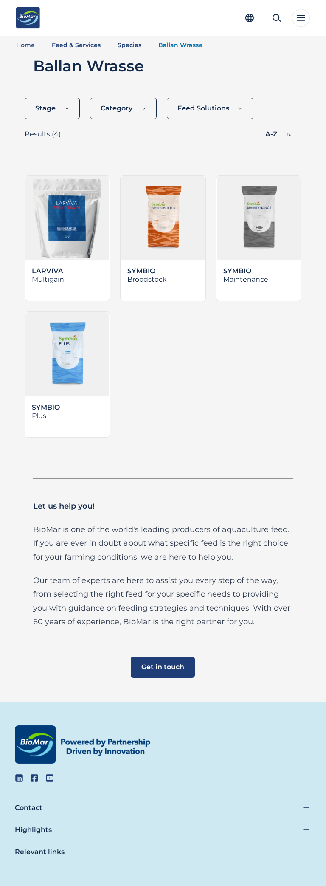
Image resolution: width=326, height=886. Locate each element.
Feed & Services (76, 45)
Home (25, 45)
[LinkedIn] (19, 778)
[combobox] (52, 108)
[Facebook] (34, 778)
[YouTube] (49, 778)
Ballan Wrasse (180, 45)
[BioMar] (27, 18)
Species (129, 45)
